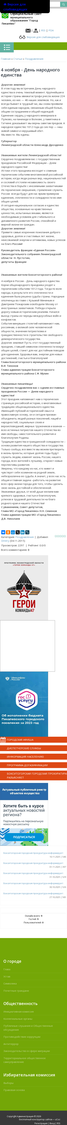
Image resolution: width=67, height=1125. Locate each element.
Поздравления (34, 58)
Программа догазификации (27, 765)
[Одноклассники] (8, 532)
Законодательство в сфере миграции (26, 1051)
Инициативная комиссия (18, 1011)
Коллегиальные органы (17, 1018)
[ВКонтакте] (3, 532)
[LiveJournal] (27, 532)
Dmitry (5, 540)
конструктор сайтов (42, 1119)
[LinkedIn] (22, 532)
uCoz (57, 1119)
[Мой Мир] (13, 532)
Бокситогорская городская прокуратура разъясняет (37, 775)
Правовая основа (14, 1090)
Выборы (8, 1083)
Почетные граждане (16, 990)
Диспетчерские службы (24, 748)
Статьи (17, 58)
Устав (6, 976)
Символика (10, 983)
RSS (43, 30)
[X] (18, 532)
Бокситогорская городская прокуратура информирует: (33, 852)
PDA (51, 30)
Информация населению (25, 756)
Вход (52, 1123)
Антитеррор (11, 1044)
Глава (6, 969)
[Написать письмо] (28, 30)
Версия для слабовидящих (43, 37)
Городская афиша (20, 739)
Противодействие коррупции (21, 1036)
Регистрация (41, 1123)
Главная (6, 58)
